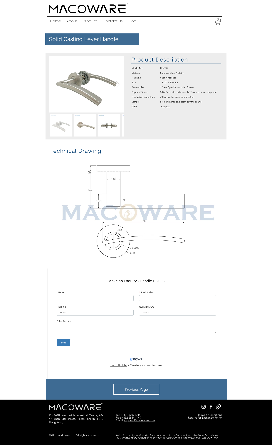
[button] (90, 21)
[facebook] (211, 407)
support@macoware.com (139, 420)
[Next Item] (118, 84)
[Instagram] (203, 407)
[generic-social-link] (218, 407)
